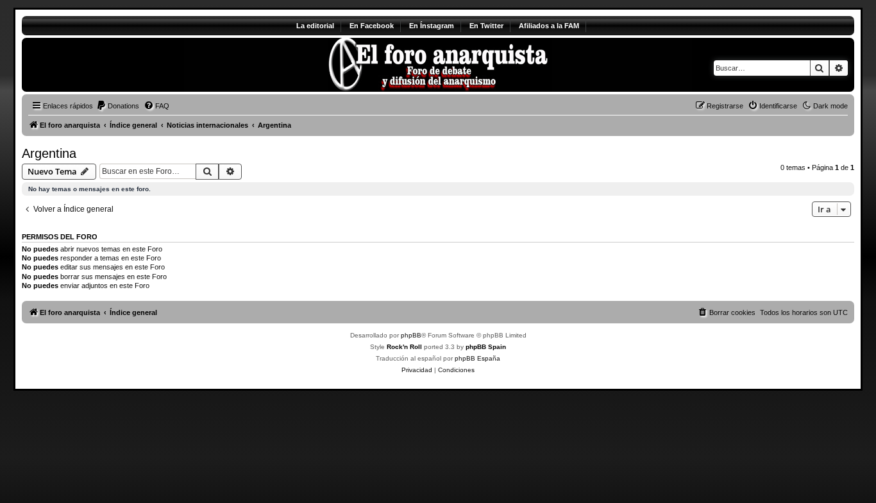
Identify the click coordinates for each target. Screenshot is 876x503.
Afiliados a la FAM (549, 26)
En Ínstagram (431, 26)
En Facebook (372, 26)
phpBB (411, 335)
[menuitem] (117, 106)
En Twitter (486, 26)
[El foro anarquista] (128, 65)
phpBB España (477, 358)
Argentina (49, 153)
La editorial (315, 26)
